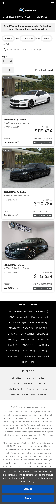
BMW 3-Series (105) (38, 311)
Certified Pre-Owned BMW (21, 383)
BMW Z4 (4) (28, 361)
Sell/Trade (42, 383)
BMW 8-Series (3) (38, 322)
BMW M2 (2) (42, 333)
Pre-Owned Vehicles (34, 377)
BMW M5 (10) (43, 339)
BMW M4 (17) (27, 339)
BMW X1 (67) (13, 345)
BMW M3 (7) (12, 339)
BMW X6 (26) (44, 350)
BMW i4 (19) (14, 328)
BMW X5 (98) (12, 350)
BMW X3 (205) (42, 345)
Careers (44, 389)
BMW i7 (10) (42, 328)
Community (32, 389)
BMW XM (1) (43, 356)
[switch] (52, 3)
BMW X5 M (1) (28, 350)
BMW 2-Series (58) (17, 311)
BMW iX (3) (13, 333)
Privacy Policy (28, 394)
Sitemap (42, 394)
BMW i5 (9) (28, 328)
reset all (5, 43)
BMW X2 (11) (27, 345)
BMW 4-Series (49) (17, 317)
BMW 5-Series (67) (39, 317)
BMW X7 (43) (29, 356)
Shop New (17, 377)
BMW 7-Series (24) (18, 322)
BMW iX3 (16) (27, 333)
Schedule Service (16, 389)
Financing (14, 394)
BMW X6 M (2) (13, 356)
